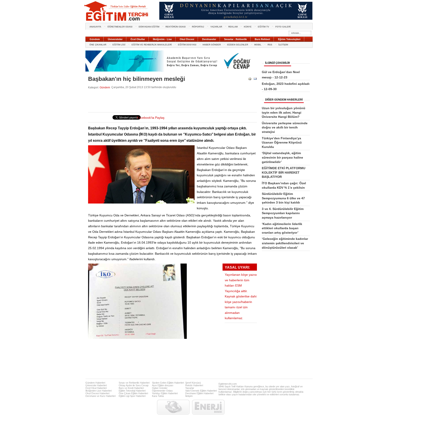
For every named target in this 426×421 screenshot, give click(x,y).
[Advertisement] (169, 101)
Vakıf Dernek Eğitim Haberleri (201, 390)
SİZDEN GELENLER (237, 44)
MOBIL (257, 44)
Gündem (105, 87)
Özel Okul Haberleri (96, 388)
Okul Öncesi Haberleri (97, 393)
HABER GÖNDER (212, 44)
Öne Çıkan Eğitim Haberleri (133, 393)
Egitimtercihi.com (228, 383)
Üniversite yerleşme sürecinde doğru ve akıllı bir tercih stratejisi (285, 127)
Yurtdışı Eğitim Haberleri (165, 393)
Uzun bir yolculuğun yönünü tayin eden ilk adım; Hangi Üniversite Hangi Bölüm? (283, 112)
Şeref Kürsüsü (193, 382)
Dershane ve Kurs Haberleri (100, 396)
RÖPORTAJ (198, 26)
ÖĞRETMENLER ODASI (119, 26)
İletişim (189, 396)
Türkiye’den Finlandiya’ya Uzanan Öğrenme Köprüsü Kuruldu (282, 142)
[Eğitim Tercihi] (116, 11)
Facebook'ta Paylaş (150, 117)
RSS (270, 44)
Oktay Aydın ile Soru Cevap (133, 385)
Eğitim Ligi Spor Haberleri (132, 396)
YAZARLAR (216, 26)
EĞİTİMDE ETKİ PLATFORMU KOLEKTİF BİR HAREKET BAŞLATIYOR (283, 172)
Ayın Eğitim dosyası (162, 385)
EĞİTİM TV (263, 26)
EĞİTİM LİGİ (118, 44)
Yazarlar (189, 388)
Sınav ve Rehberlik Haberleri (134, 382)
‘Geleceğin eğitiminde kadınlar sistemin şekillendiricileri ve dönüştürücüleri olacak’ (285, 243)
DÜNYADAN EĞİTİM (149, 26)
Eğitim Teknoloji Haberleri (132, 390)
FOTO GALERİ (283, 26)
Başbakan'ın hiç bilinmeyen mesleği (136, 79)
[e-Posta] (255, 79)
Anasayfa (95, 26)
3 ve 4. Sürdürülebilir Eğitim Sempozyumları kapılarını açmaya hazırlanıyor (283, 213)
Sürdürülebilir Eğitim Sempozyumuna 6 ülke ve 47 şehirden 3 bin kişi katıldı (283, 198)
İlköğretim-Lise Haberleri (98, 390)
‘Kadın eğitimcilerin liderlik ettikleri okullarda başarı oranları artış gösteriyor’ (282, 228)
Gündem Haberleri (95, 382)
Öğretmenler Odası (162, 390)
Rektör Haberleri (194, 385)
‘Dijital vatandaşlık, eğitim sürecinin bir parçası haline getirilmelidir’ (282, 157)
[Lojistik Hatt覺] (173, 407)
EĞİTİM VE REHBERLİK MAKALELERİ (152, 44)
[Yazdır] (250, 79)
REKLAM (233, 26)
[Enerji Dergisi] (208, 407)
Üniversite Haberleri (96, 385)
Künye (248, 26)
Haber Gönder (160, 388)
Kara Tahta (158, 396)
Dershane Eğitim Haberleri (199, 393)
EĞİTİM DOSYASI (187, 44)
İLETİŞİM (283, 44)
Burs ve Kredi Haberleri (131, 388)
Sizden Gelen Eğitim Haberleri (168, 382)
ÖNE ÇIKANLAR (97, 44)
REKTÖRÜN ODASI (176, 26)
